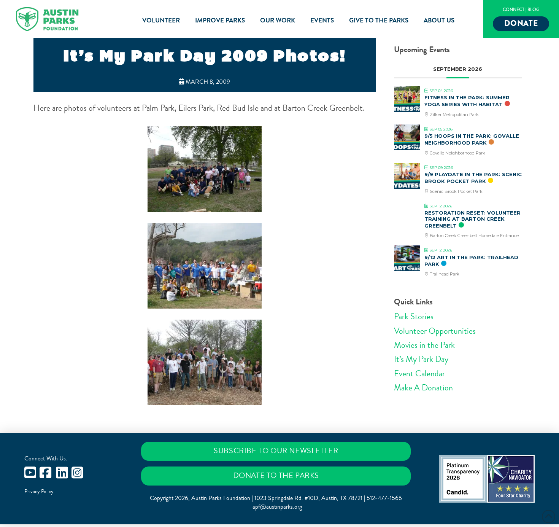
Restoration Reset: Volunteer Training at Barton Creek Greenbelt (472, 219)
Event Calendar (419, 374)
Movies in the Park (424, 345)
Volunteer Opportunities (435, 331)
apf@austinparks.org (277, 507)
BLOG (533, 9)
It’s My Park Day (421, 359)
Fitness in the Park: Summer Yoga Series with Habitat (467, 100)
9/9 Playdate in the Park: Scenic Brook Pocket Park (473, 177)
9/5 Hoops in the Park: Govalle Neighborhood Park (471, 139)
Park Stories (414, 316)
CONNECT (513, 9)
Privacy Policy (39, 491)
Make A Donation (423, 388)
